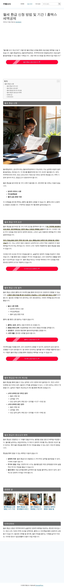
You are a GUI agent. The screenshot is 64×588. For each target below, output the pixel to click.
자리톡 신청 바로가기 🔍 (32, 359)
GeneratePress (39, 585)
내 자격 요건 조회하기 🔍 (32, 269)
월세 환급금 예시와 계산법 (14, 90)
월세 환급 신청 (9, 84)
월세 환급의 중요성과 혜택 (14, 92)
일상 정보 (29, 4)
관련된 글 (9, 94)
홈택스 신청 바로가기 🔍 (32, 339)
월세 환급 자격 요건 (12, 86)
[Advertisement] (32, 37)
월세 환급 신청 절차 (12, 88)
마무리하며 (10, 97)
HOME (22, 4)
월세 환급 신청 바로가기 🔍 (32, 62)
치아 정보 (37, 4)
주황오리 (7, 4)
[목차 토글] (57, 81)
